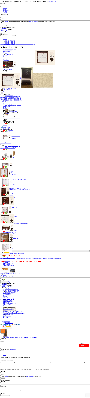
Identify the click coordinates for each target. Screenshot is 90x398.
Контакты (5, 12)
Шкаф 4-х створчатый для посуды (12, 146)
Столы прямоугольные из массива (12, 136)
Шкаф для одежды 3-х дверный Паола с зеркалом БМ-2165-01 (13, 179)
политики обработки (33, 21)
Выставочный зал (4, 286)
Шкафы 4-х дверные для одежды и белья (13, 100)
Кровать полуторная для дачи (11, 291)
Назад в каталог (3, 275)
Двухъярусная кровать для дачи (11, 288)
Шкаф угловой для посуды (10, 147)
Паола (7, 113)
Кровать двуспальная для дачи (11, 289)
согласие (6, 21)
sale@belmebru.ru (4, 321)
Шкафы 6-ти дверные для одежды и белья (14, 102)
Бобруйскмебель (13, 111)
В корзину (5, 315)
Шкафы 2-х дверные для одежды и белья (13, 98)
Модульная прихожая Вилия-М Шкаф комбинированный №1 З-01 (16, 189)
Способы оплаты (6, 316)
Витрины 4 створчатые (10, 43)
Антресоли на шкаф (9, 95)
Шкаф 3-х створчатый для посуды (12, 144)
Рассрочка (5, 310)
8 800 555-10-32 (3, 29)
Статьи (4, 304)
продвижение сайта (9, 323)
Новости (5, 303)
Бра (6, 53)
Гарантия (5, 8)
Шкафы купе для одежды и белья (12, 104)
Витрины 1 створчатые (10, 40)
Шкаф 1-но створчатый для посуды (12, 142)
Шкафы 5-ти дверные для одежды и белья (14, 101)
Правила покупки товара (8, 309)
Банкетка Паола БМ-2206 (5, 143)
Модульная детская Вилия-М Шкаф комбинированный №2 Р (15, 223)
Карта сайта (5, 297)
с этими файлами (53, 1)
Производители (6, 10)
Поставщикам (6, 302)
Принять (2, 3)
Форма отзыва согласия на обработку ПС (11, 312)
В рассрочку (3, 99)
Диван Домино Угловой (8, 276)
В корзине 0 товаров (4, 30)
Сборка (4, 9)
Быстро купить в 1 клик (5, 98)
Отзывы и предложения (8, 301)
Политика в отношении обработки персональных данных (15, 317)
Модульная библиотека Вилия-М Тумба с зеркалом (13, 253)
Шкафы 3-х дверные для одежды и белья (13, 99)
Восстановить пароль (5, 395)
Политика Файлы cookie (8, 314)
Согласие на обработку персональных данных (12, 311)
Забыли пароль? (12, 349)
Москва (4, 355)
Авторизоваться (3, 23)
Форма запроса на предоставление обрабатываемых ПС (14, 313)
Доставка (5, 11)
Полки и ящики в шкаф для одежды (12, 96)
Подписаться (3, 386)
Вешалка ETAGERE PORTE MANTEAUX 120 (10, 273)
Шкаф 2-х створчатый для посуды (12, 143)
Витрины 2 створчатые (10, 41)
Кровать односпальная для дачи (12, 290)
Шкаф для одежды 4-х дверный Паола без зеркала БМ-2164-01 (13, 188)
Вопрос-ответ (6, 293)
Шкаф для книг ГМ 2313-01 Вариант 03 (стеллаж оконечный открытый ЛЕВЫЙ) (20, 337)
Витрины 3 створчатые (10, 42)
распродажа (84, 345)
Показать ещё (45, 250)
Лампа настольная (9, 54)
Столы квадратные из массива (11, 132)
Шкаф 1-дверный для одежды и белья (13, 97)
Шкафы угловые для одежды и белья (13, 105)
